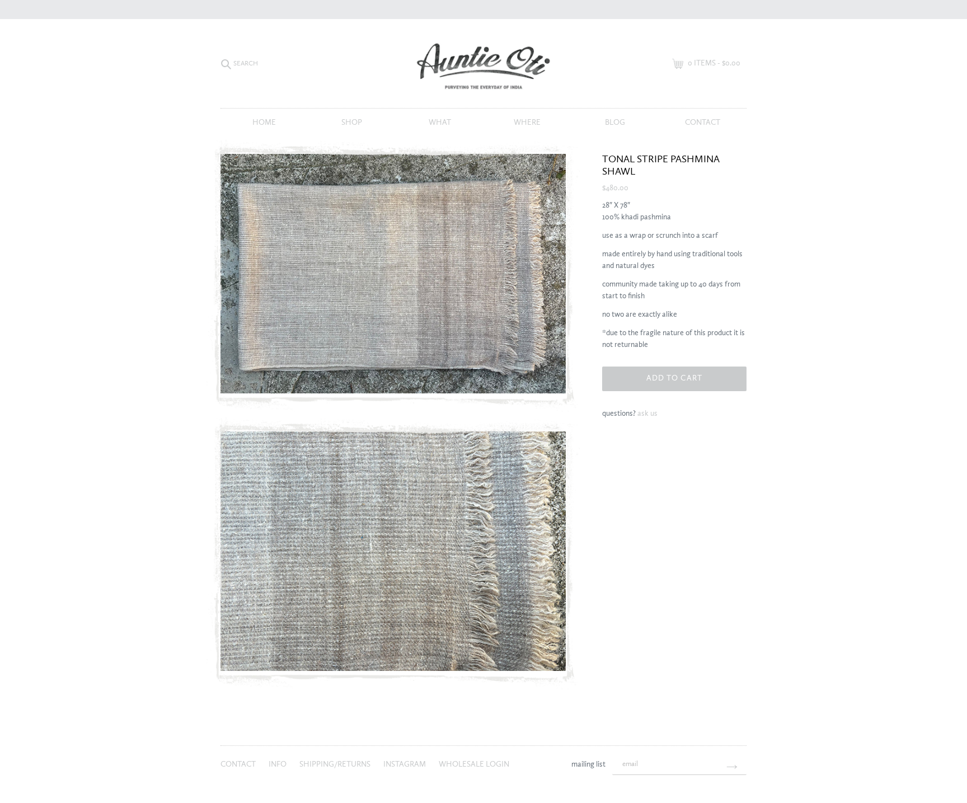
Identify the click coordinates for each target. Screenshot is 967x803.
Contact (702, 122)
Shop (351, 122)
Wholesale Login (474, 764)
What (440, 122)
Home (264, 122)
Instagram (405, 764)
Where (527, 122)
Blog (615, 122)
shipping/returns (335, 764)
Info (278, 764)
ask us (647, 413)
